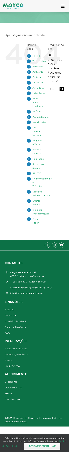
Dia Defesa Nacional (37, 131)
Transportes (39, 61)
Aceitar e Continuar (42, 446)
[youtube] (61, 245)
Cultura (36, 77)
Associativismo (40, 117)
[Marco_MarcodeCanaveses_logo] (13, 4)
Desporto (37, 82)
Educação (37, 66)
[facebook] (47, 245)
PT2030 (36, 173)
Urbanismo (38, 93)
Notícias (37, 55)
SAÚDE (36, 111)
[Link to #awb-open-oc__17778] (63, 6)
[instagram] (54, 245)
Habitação (38, 159)
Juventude (38, 88)
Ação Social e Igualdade (37, 102)
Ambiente (37, 72)
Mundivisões (39, 122)
